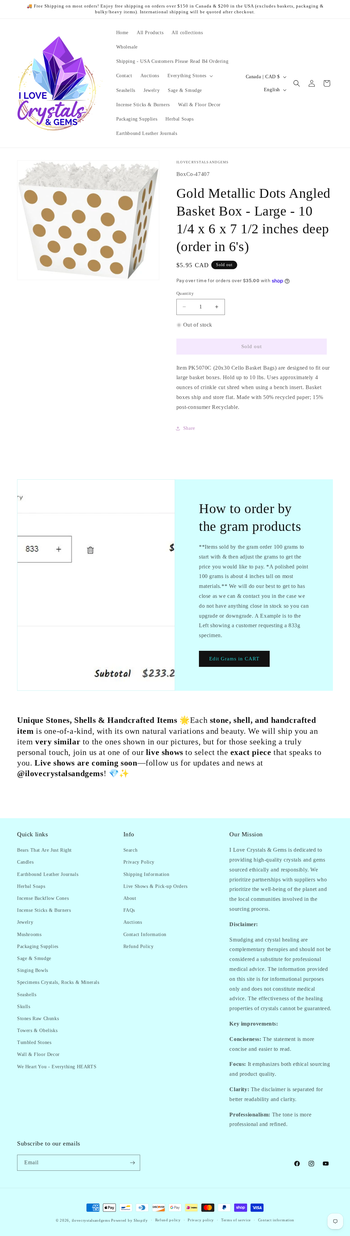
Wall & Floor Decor (38, 1054)
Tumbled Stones (34, 1042)
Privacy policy (201, 1220)
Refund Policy (138, 946)
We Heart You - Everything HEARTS (56, 1066)
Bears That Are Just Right (44, 850)
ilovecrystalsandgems (91, 1220)
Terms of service (236, 1220)
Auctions (132, 922)
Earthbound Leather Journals (47, 874)
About (129, 898)
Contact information (276, 1220)
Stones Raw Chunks (38, 1018)
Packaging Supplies (37, 946)
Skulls (23, 1006)
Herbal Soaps (31, 886)
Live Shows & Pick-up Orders (155, 886)
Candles (25, 862)
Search (130, 850)
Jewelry (25, 922)
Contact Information (144, 934)
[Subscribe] (132, 1163)
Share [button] (189, 428)
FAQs (129, 910)
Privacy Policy (138, 862)
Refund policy (168, 1220)
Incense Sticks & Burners (44, 910)
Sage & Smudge (34, 958)
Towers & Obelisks (37, 1030)
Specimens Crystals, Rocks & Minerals (58, 982)
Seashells (26, 994)
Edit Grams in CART (234, 658)
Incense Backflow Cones (43, 898)
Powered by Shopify (129, 1220)
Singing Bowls (32, 970)
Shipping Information (146, 874)
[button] (189, 76)
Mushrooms (29, 934)
